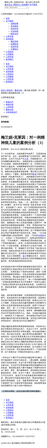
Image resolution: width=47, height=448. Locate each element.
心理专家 (9, 36)
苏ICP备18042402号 (9, 446)
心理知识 (9, 52)
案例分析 (18, 90)
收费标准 (14, 44)
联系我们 (9, 59)
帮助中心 (17, 5)
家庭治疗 (9, 102)
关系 (26, 159)
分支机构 (14, 31)
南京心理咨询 (7, 90)
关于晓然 (33, 5)
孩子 (25, 256)
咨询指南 (9, 39)
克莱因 (41, 235)
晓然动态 (14, 34)
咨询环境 (14, 29)
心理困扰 (9, 54)
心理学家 (9, 107)
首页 (8, 18)
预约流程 (14, 41)
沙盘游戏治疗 (11, 112)
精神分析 (9, 104)
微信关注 (9, 5)
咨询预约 (25, 5)
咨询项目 (14, 26)
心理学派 (9, 57)
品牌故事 (14, 24)
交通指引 (14, 49)
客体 (34, 174)
